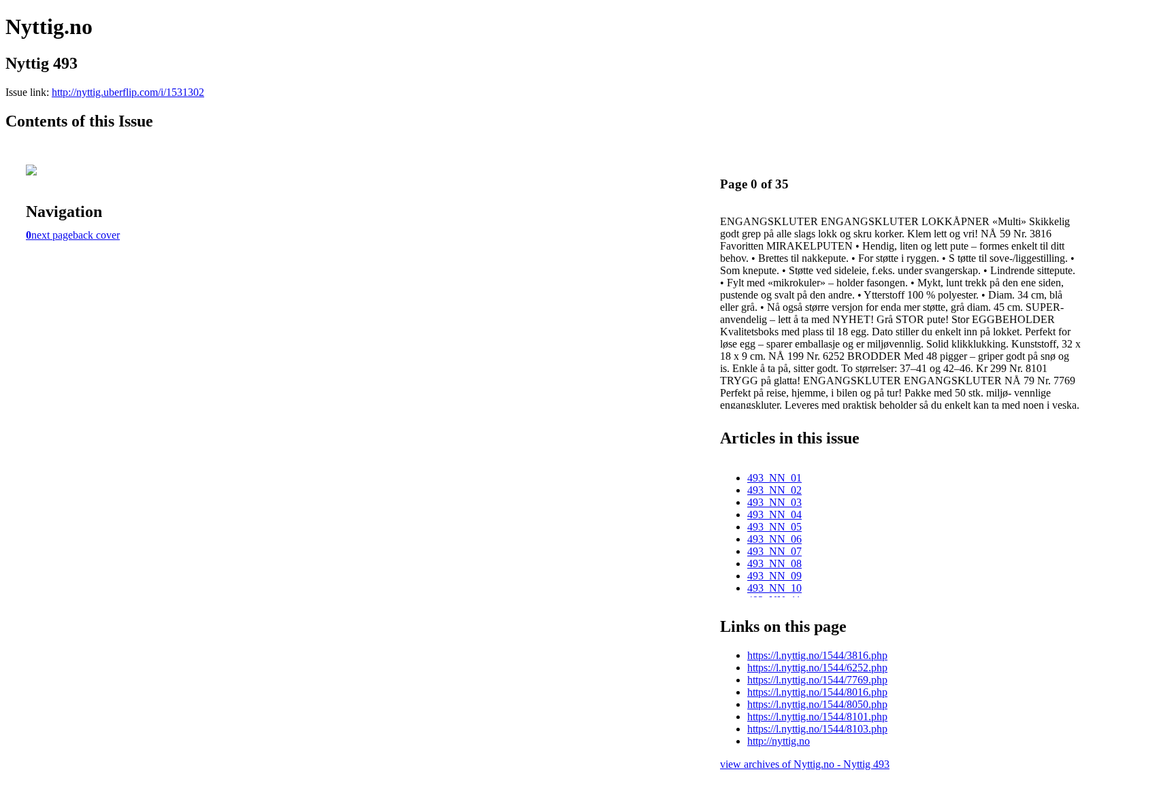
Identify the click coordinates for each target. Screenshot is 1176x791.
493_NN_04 (774, 514)
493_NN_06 (774, 539)
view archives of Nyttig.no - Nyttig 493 (804, 764)
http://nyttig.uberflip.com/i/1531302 (128, 92)
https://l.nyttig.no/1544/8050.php (817, 704)
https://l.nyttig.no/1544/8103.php (817, 729)
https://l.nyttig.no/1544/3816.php (817, 655)
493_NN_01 (774, 478)
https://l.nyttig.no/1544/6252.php (817, 667)
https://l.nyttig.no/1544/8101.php (817, 716)
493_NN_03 (774, 502)
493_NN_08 (774, 563)
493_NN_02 (774, 490)
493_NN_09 (774, 576)
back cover (96, 235)
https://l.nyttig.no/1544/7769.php (817, 680)
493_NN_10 (774, 588)
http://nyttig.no (778, 741)
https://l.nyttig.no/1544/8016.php (817, 692)
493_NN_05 (774, 527)
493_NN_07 (774, 551)
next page (52, 235)
